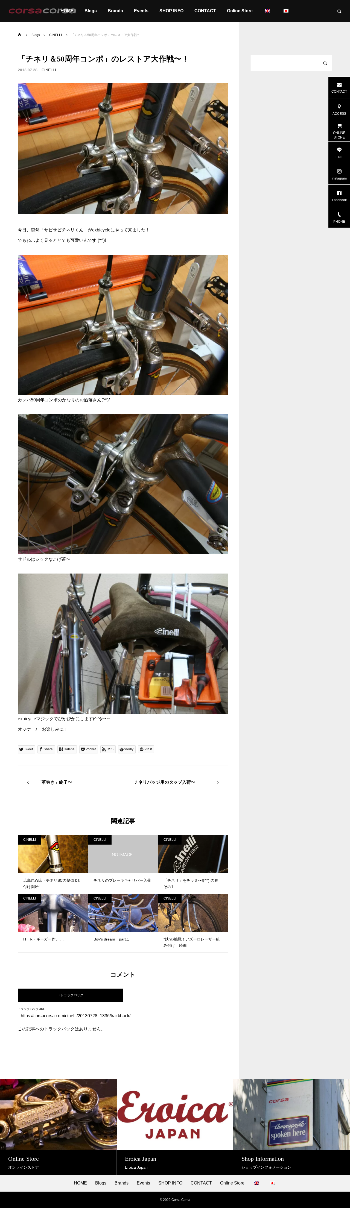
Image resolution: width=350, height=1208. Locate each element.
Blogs (90, 10)
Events (141, 10)
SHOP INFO (171, 10)
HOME (80, 1183)
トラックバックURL (31, 1008)
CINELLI (49, 70)
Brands (115, 10)
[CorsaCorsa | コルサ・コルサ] (42, 11)
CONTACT (205, 10)
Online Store (240, 10)
